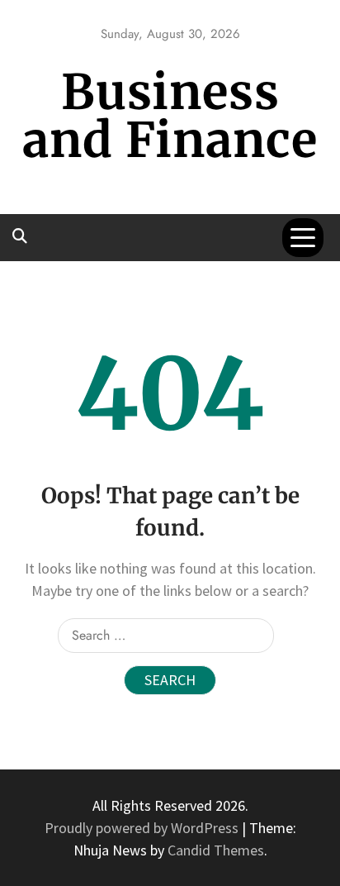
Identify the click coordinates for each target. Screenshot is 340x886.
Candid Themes (216, 850)
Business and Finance (170, 116)
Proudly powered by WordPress (143, 827)
